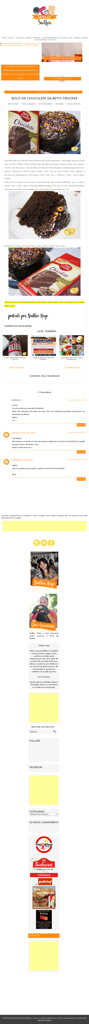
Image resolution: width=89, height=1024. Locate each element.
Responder (81, 425)
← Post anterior (15, 368)
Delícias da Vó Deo (23, 433)
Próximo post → (73, 368)
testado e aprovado (74, 104)
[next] (4, 84)
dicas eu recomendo (28, 104)
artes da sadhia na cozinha (17, 1018)
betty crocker (13, 104)
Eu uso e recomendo (45, 104)
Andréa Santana (22, 460)
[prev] (1, 84)
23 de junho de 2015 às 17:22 (76, 459)
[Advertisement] (44, 526)
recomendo (60, 104)
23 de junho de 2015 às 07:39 (76, 400)
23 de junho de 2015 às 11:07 (77, 432)
